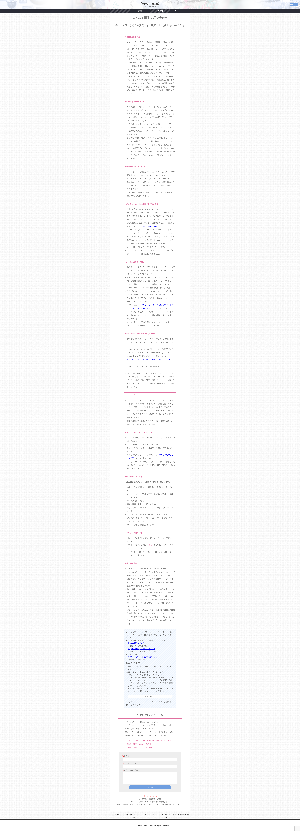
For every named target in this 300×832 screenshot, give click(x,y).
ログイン (293, 5)
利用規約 (118, 814)
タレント (160, 11)
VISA (145, 226)
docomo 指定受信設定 (136, 643)
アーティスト (180, 11)
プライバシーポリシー (150, 814)
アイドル (120, 11)
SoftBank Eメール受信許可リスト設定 (142, 657)
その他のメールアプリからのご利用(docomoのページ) (148, 359)
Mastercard (152, 226)
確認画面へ (150, 787)
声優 (140, 11)
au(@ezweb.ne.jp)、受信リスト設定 (141, 649)
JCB (139, 226)
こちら (151, 545)
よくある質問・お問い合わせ (166, 816)
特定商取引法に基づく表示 (134, 816)
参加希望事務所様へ (182, 814)
